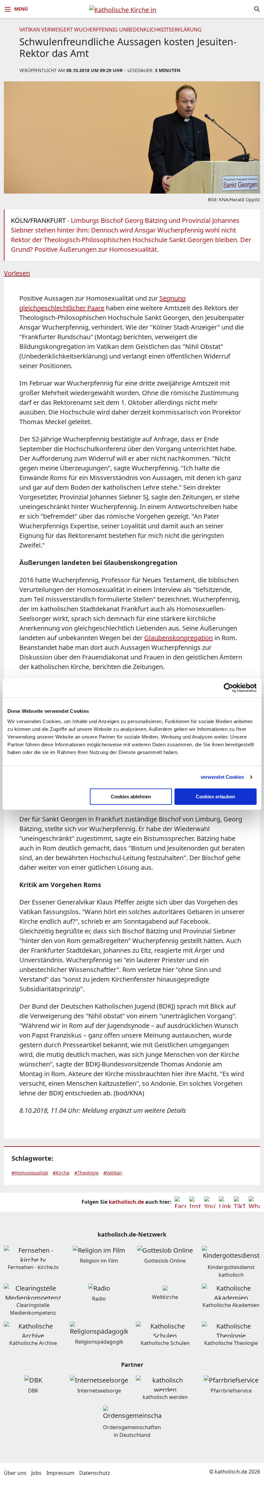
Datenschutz (94, 1472)
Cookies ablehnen (131, 796)
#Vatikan (112, 1173)
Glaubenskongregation (178, 637)
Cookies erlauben (215, 796)
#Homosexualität (30, 1173)
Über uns (15, 1472)
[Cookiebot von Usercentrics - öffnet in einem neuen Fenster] (228, 688)
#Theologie (86, 1173)
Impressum (60, 1472)
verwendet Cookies (222, 777)
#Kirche (61, 1173)
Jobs (36, 1472)
